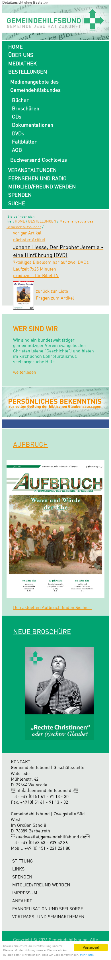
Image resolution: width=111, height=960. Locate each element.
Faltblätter (24, 141)
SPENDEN (20, 195)
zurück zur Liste (52, 291)
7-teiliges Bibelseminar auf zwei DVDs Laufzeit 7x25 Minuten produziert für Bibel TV (58, 261)
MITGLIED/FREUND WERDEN (42, 186)
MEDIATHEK (22, 63)
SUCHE (16, 203)
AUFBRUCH (30, 444)
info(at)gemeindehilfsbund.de (44, 790)
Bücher (20, 100)
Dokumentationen (32, 125)
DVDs (18, 133)
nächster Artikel (29, 239)
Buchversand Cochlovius (38, 160)
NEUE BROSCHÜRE (42, 631)
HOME (15, 46)
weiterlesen (24, 372)
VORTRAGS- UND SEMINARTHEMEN (48, 916)
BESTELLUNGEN (27, 71)
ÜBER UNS (20, 55)
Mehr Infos (87, 954)
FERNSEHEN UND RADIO (37, 178)
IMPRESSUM (24, 892)
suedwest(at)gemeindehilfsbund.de (50, 837)
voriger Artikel (27, 233)
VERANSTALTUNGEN (32, 170)
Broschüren (25, 108)
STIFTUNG (22, 861)
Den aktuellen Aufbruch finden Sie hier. (52, 607)
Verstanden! (91, 947)
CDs (16, 116)
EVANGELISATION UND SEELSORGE (47, 908)
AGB (17, 150)
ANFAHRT (22, 900)
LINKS (18, 869)
